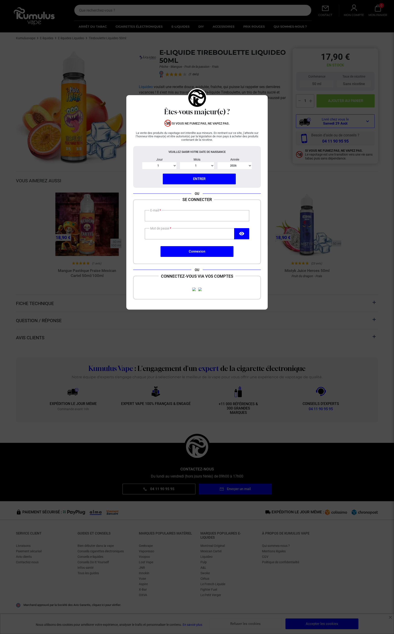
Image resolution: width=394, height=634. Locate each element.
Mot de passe (160, 228)
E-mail (155, 210)
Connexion (197, 251)
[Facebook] (194, 289)
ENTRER (199, 179)
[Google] (200, 289)
